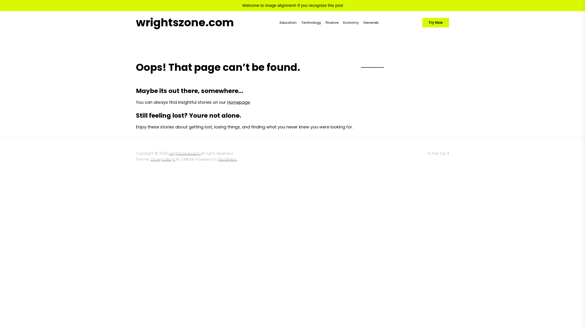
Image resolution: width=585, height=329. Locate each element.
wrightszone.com (185, 22)
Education (288, 22)
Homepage (238, 102)
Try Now (435, 22)
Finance (332, 22)
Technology (311, 22)
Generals (371, 22)
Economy (351, 22)
